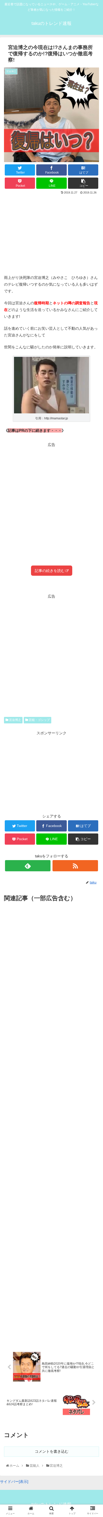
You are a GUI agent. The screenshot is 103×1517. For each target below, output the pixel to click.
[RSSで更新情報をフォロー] (75, 865)
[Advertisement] (51, 232)
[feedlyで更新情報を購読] (27, 865)
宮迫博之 (14, 720)
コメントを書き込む (51, 1451)
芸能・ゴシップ (39, 720)
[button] (93, 839)
